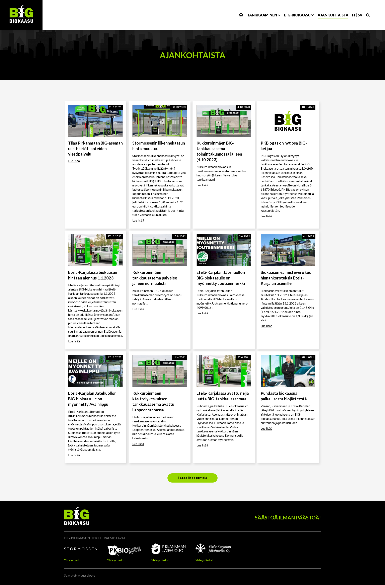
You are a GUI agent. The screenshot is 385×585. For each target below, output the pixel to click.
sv (360, 15)
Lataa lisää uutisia (192, 478)
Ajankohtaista (333, 15)
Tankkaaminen (262, 15)
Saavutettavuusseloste (79, 575)
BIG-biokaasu (297, 15)
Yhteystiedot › (73, 560)
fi (353, 15)
